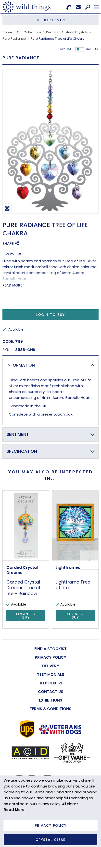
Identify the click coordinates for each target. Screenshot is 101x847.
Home (7, 32)
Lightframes (68, 567)
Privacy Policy (50, 825)
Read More (12, 285)
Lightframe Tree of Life (73, 585)
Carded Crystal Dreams (22, 570)
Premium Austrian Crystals (67, 32)
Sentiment (18, 434)
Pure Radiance (14, 38)
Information (21, 365)
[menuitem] (50, 649)
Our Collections (29, 32)
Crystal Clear (51, 839)
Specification (22, 451)
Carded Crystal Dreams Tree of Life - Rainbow (23, 587)
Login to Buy (50, 314)
